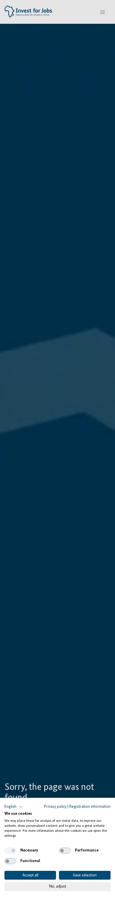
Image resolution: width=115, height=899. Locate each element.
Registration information (90, 807)
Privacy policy (55, 807)
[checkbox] (10, 851)
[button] (13, 806)
